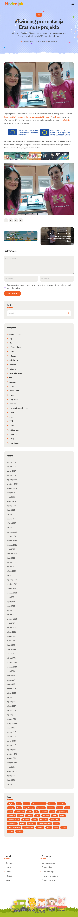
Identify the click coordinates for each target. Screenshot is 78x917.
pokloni (62, 815)
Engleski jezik (14, 360)
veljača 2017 (11, 710)
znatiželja (19, 831)
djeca (18, 808)
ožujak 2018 (11, 693)
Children (26, 804)
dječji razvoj (40, 808)
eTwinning (57, 117)
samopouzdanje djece (44, 823)
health (29, 812)
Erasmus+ (12, 364)
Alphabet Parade (15, 334)
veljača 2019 (11, 654)
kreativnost (12, 815)
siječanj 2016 (11, 749)
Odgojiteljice (13, 399)
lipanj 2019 (11, 645)
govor (10, 812)
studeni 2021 (11, 588)
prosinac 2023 (12, 484)
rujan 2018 (11, 671)
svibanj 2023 (11, 514)
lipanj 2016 (11, 728)
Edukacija (12, 356)
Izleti (10, 377)
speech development (14, 827)
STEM (11, 421)
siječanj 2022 (12, 580)
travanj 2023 (11, 519)
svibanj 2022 (11, 562)
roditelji (22, 823)
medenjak (29, 815)
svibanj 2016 (11, 732)
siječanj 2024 (12, 479)
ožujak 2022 (11, 571)
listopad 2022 (12, 545)
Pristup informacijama (50, 876)
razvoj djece (43, 819)
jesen (52, 812)
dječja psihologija (29, 808)
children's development (39, 804)
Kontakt (8, 880)
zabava (64, 827)
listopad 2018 (12, 667)
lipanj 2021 (11, 606)
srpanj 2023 (11, 506)
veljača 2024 (11, 475)
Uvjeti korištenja (48, 871)
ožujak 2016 (11, 741)
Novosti (11, 395)
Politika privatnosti (48, 880)
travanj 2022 (11, 567)
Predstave (12, 404)
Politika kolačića (47, 867)
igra (36, 812)
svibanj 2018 (11, 688)
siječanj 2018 (11, 702)
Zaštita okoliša (14, 430)
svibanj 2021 (11, 610)
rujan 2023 (11, 497)
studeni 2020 (12, 619)
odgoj (37, 815)
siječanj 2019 (11, 658)
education (51, 808)
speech (56, 823)
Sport (10, 417)
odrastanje (46, 815)
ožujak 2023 (11, 523)
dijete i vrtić (61, 804)
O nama (8, 867)
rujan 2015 (11, 767)
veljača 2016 (11, 745)
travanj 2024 (11, 466)
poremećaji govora (14, 819)
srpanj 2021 (11, 601)
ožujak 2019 (11, 649)
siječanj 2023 (12, 532)
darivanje (51, 804)
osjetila (54, 815)
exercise (59, 808)
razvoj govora (12, 823)
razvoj (34, 819)
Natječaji (12, 386)
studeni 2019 (11, 636)
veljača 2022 (11, 575)
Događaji (12, 351)
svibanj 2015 (11, 784)
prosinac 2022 (12, 536)
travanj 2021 (11, 614)
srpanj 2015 (11, 776)
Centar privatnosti (48, 863)
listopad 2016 (12, 723)
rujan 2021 (11, 597)
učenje (48, 827)
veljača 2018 (11, 697)
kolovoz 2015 (12, 771)
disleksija (11, 808)
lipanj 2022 (11, 558)
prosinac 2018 (12, 662)
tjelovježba (40, 827)
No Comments (53, 41)
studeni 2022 (12, 540)
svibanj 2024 (11, 462)
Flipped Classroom (15, 373)
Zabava (11, 425)
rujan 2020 (11, 623)
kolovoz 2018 (12, 675)
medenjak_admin (28, 41)
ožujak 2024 (11, 471)
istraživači (44, 812)
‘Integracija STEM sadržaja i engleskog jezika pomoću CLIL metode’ (28, 117)
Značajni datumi (14, 443)
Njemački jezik (14, 391)
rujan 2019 (11, 641)
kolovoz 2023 (12, 501)
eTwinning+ (67, 120)
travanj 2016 (11, 736)
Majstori (20, 815)
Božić (18, 804)
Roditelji (12, 412)
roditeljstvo (31, 823)
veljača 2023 (11, 527)
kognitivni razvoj (62, 812)
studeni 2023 (12, 488)
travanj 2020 (11, 627)
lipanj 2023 (11, 510)
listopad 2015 (12, 762)
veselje (56, 827)
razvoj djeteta (54, 819)
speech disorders (28, 827)
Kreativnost (13, 382)
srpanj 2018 (11, 680)
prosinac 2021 (12, 584)
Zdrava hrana (13, 434)
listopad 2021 (12, 593)
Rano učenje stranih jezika (18, 408)
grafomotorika (20, 812)
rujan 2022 (11, 549)
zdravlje (11, 831)
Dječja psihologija (15, 347)
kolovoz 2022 (12, 553)
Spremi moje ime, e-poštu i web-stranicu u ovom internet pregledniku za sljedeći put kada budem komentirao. (39, 286)
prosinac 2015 (12, 754)
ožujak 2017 (11, 706)
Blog (10, 338)
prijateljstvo (26, 819)
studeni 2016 (11, 719)
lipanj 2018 (11, 684)
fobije (67, 808)
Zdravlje (12, 438)
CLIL (39, 15)
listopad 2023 (12, 493)
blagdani (11, 804)
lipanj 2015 (11, 780)
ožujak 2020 (11, 632)
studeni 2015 (11, 758)
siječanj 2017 (11, 715)
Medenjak (8, 863)
